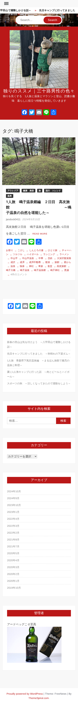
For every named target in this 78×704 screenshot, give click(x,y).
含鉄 (50, 258)
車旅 (40, 266)
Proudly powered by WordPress (25, 693)
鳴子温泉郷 (40, 270)
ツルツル (17, 254)
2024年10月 (14, 491)
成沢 (13, 262)
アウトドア (12, 190)
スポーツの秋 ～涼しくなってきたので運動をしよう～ (39, 383)
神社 (31, 266)
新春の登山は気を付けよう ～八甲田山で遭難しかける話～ (39, 344)
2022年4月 (13, 518)
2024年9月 (13, 498)
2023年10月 (14, 505)
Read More (39, 234)
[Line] (46, 112)
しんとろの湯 (36, 250)
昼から (67, 262)
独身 (22, 266)
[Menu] (6, 3)
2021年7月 (13, 546)
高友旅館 (61, 266)
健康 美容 (28, 190)
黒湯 (66, 270)
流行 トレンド (53, 190)
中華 (40, 258)
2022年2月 (13, 532)
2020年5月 (13, 553)
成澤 (22, 262)
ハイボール (33, 254)
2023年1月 (13, 511)
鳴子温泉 (24, 270)
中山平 (14, 258)
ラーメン (64, 254)
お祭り (9, 250)
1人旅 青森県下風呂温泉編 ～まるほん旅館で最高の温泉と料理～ (38, 363)
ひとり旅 (52, 250)
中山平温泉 (28, 258)
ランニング (49, 254)
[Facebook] (24, 112)
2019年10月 (14, 587)
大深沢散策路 (64, 258)
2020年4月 (13, 560)
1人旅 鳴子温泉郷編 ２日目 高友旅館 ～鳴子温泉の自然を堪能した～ (38, 207)
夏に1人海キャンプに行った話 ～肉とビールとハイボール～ (38, 374)
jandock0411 (13, 219)
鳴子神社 (55, 270)
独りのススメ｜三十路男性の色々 (39, 91)
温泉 (9, 196)
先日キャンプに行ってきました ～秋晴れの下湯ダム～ (39, 353)
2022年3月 (13, 525)
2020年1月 (13, 580)
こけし (21, 250)
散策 (47, 262)
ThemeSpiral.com (38, 698)
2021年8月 (13, 539)
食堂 (50, 266)
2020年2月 (13, 574)
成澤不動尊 (35, 262)
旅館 (57, 262)
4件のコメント (19, 274)
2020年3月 (13, 567)
